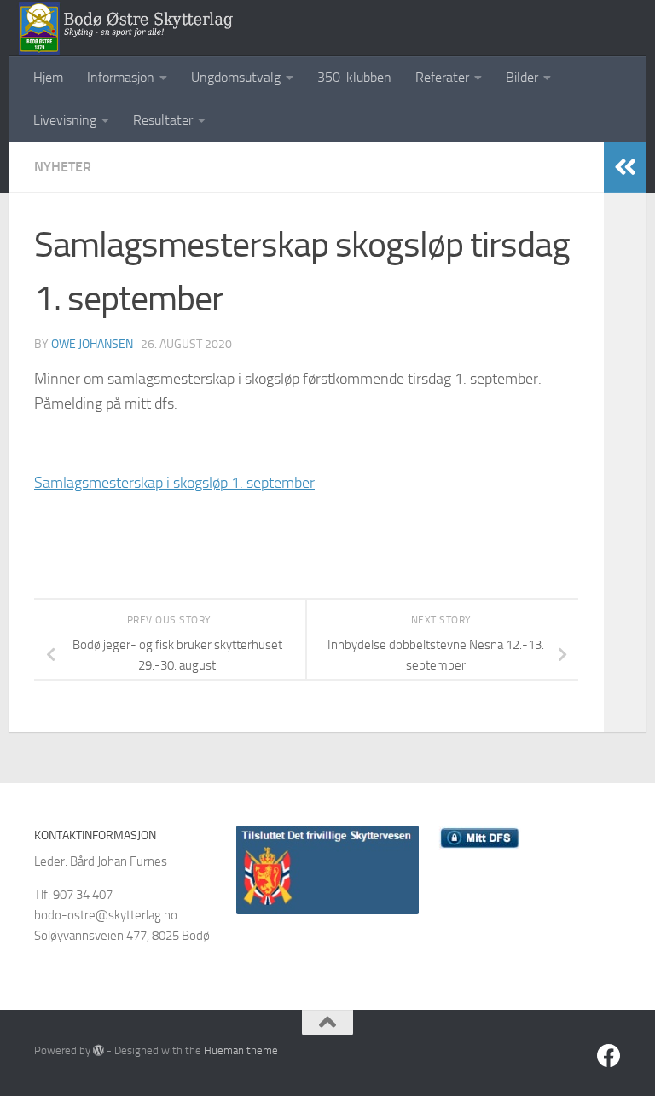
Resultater (163, 120)
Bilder (522, 77)
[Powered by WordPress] (98, 1050)
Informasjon (120, 77)
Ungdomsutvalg (236, 77)
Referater (442, 77)
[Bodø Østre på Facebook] (609, 1056)
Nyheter (62, 167)
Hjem (48, 77)
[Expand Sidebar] (625, 167)
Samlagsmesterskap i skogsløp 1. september (174, 482)
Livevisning (64, 120)
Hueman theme (241, 1050)
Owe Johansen (92, 344)
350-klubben (354, 77)
